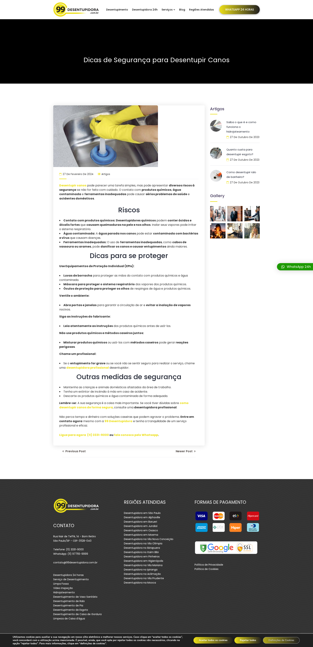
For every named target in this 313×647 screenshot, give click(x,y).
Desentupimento (117, 9)
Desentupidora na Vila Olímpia (143, 543)
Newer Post (184, 451)
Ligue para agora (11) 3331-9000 (84, 435)
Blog (182, 9)
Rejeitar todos (248, 640)
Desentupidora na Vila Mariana (143, 565)
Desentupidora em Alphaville (142, 517)
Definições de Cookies (281, 640)
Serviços (167, 9)
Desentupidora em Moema (141, 535)
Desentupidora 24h (145, 9)
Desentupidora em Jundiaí (140, 526)
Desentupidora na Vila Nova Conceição (148, 539)
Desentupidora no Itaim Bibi (141, 552)
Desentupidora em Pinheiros (142, 556)
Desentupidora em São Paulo (142, 513)
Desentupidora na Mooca (140, 582)
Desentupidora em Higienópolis (143, 561)
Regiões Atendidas (201, 9)
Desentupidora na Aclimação (142, 574)
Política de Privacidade (209, 564)
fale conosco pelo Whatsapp (136, 435)
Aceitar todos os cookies (213, 640)
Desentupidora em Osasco (141, 530)
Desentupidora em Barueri (140, 522)
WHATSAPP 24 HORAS (239, 9)
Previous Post (75, 451)
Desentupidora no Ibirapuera (142, 548)
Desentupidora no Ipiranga (140, 569)
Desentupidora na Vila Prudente (144, 578)
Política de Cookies (206, 569)
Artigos (105, 174)
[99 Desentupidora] (76, 9)
